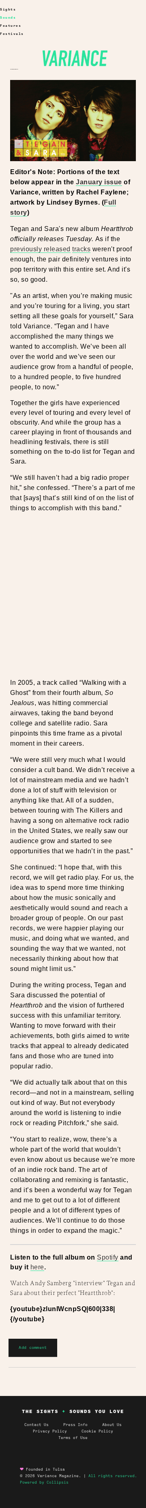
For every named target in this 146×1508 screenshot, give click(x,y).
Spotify (107, 1257)
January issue (99, 182)
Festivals (12, 34)
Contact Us (36, 1425)
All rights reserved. (112, 1476)
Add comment (33, 1347)
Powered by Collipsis (44, 1482)
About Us (112, 1425)
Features (10, 26)
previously (26, 249)
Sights (8, 9)
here (37, 1267)
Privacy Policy (57, 1431)
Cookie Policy (97, 1431)
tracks (81, 249)
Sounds (8, 17)
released (56, 249)
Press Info (75, 1425)
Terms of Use (73, 1438)
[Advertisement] (73, 596)
